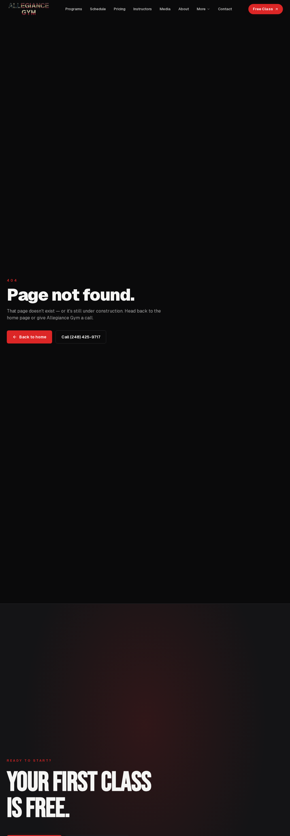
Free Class (263, 9)
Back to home (32, 337)
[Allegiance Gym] (28, 9)
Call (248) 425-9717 (80, 337)
